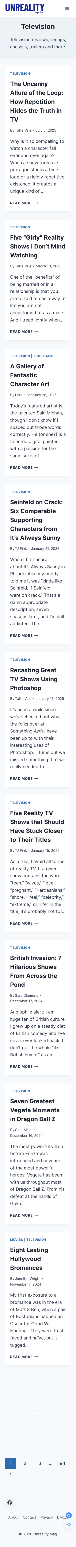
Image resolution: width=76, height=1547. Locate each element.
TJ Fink (21, 548)
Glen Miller (24, 1130)
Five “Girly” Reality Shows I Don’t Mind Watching (37, 246)
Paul (18, 395)
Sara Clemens (26, 995)
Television (20, 74)
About (13, 1517)
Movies (16, 1240)
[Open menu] (67, 8)
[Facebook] (9, 1502)
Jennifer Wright (28, 1278)
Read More (24, 203)
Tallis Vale (23, 130)
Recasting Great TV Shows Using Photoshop (34, 679)
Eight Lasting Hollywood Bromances (29, 1258)
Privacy (47, 1517)
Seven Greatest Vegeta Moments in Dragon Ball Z (35, 1110)
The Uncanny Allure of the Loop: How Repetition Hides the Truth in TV (36, 101)
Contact (29, 1517)
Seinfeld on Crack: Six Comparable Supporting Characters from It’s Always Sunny (36, 519)
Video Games (45, 356)
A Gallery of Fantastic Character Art (30, 375)
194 (61, 1463)
